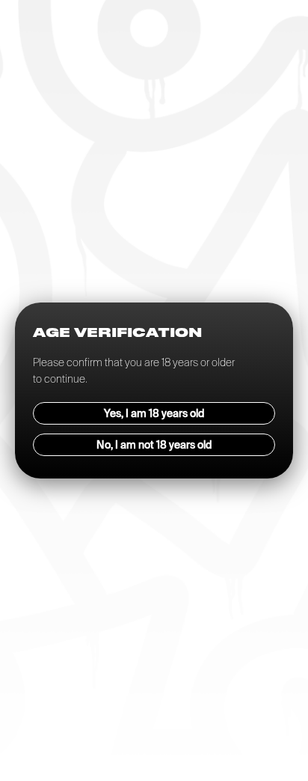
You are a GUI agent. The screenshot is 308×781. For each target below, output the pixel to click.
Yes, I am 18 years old (154, 413)
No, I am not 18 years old (154, 445)
